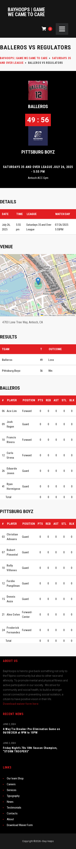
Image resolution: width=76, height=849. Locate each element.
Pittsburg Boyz (38, 152)
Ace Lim (12, 411)
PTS (40, 400)
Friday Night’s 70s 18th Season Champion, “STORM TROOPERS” (30, 749)
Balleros (38, 106)
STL (64, 400)
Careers (11, 784)
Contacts (12, 813)
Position (29, 400)
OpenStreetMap (62, 315)
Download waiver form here (20, 703)
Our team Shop (15, 778)
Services (11, 790)
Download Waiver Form (20, 825)
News (10, 802)
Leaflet (45, 315)
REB (48, 400)
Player (12, 400)
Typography (13, 796)
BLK (71, 400)
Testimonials (14, 807)
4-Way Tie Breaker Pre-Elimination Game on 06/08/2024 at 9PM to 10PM (31, 730)
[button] (38, 281)
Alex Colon (13, 614)
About (10, 819)
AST (56, 400)
